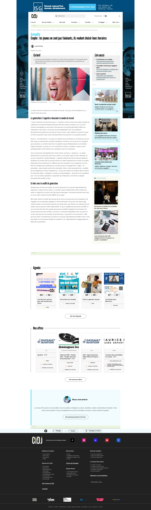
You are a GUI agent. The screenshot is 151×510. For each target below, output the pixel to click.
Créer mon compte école (96, 457)
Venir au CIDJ (46, 455)
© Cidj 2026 (94, 506)
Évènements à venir (71, 473)
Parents (68, 458)
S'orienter (74, 22)
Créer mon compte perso (96, 454)
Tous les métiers (47, 22)
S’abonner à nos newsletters (98, 475)
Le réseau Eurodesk (95, 471)
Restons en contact (48, 451)
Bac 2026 (62, 22)
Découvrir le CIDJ (47, 463)
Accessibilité (84, 506)
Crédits (44, 458)
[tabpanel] (60, 85)
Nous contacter (46, 454)
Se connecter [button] (119, 16)
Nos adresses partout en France (75, 417)
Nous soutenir (46, 457)
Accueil (33, 30)
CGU (89, 506)
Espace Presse (70, 468)
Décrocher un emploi (49, 30)
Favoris (73, 431)
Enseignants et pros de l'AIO (73, 455)
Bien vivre (116, 22)
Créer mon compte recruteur (97, 455)
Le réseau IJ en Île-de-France (97, 466)
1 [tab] (60, 104)
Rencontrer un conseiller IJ (97, 469)
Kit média (69, 476)
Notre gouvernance (47, 469)
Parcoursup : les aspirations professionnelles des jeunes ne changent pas (106, 77)
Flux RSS (56, 506)
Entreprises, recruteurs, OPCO (73, 457)
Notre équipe (46, 471)
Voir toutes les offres (75, 379)
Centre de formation (72, 463)
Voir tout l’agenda (75, 316)
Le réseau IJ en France (96, 464)
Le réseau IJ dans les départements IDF (99, 468)
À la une (33, 22)
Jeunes (68, 454)
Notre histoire (46, 468)
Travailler (88, 22)
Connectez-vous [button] (96, 482)
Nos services (70, 451)
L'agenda (45, 489)
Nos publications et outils (48, 474)
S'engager (101, 22)
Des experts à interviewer (72, 474)
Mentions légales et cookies (73, 506)
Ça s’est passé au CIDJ (48, 477)
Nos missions (46, 466)
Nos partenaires (46, 475)
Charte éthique (62, 506)
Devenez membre (95, 451)
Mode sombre (98, 16)
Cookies (101, 506)
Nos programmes (47, 472)
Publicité (50, 506)
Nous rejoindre (46, 479)
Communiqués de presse (72, 471)
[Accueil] (38, 16)
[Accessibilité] (45, 430)
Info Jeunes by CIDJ (48, 483)
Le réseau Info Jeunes (97, 461)
